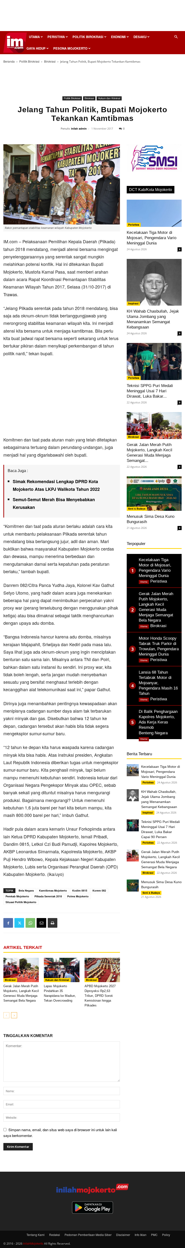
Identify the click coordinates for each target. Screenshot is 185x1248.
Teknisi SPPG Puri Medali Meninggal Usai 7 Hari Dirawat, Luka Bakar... (150, 391)
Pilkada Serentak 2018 (48, 896)
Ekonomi (118, 36)
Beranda (9, 61)
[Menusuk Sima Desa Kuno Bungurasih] (154, 493)
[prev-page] (6, 1015)
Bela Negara (26, 890)
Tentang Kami (35, 1235)
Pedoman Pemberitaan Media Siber (88, 1235)
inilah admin (79, 128)
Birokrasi (50, 61)
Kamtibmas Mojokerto (53, 890)
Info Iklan (140, 1235)
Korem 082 (99, 890)
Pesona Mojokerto (70, 48)
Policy (166, 1235)
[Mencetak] (52, 923)
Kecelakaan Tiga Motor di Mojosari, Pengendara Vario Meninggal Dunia (151, 237)
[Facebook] (8, 923)
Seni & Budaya (136, 508)
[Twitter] (19, 923)
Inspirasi (133, 303)
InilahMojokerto (33, 1243)
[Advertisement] (92, 17)
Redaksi (54, 1235)
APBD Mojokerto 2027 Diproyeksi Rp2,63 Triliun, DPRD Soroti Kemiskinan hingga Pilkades (100, 995)
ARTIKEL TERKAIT (22, 947)
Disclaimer (123, 1235)
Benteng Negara (153, 733)
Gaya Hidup (36, 48)
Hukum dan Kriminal (109, 98)
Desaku (139, 36)
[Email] (41, 923)
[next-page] (14, 1015)
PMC (154, 1235)
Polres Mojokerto (78, 896)
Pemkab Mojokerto (17, 896)
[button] (176, 36)
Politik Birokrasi (88, 36)
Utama (34, 36)
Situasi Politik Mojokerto (21, 902)
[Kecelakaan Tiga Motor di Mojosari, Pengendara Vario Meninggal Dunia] (154, 213)
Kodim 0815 (79, 890)
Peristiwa (56, 36)
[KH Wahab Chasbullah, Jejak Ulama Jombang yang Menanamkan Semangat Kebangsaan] (154, 282)
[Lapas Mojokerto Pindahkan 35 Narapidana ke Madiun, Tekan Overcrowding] (61, 970)
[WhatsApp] (30, 923)
